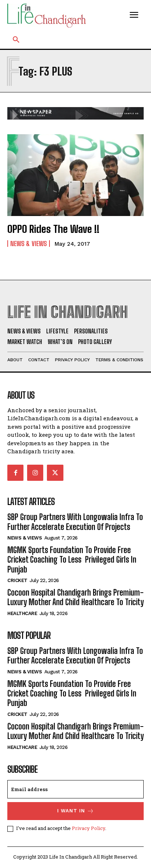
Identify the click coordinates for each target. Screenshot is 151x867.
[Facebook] (15, 473)
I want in (71, 810)
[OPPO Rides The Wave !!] (75, 175)
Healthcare (22, 613)
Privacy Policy (88, 828)
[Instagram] (35, 473)
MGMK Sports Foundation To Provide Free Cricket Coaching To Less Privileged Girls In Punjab (71, 559)
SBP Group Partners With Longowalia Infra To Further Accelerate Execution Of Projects (75, 521)
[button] (16, 40)
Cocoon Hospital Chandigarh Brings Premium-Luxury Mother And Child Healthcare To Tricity (75, 597)
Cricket (17, 580)
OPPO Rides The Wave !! (53, 229)
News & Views (28, 243)
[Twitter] (55, 473)
